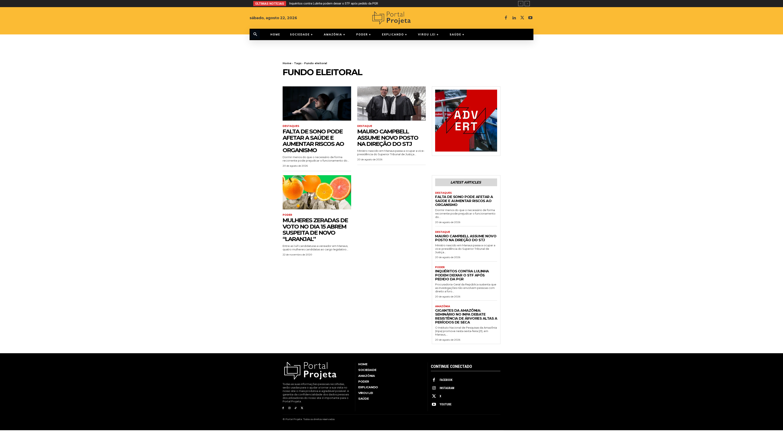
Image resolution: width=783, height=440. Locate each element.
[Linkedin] (514, 18)
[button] (255, 34)
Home (287, 63)
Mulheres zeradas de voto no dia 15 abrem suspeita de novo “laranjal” (315, 229)
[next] (527, 3)
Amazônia (442, 306)
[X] (522, 18)
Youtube (445, 404)
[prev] (520, 3)
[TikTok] (296, 408)
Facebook (446, 380)
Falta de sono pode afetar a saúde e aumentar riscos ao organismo (313, 141)
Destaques (291, 126)
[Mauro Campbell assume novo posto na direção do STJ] (391, 103)
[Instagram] (289, 408)
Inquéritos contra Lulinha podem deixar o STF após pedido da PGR (462, 275)
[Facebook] (506, 18)
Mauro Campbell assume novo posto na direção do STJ (387, 137)
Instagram (447, 388)
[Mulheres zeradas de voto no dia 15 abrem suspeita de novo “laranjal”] (317, 192)
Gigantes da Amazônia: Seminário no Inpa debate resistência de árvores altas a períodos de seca (358, 3)
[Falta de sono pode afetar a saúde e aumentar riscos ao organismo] (317, 103)
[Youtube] (530, 18)
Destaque (364, 126)
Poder (287, 214)
